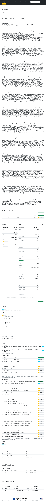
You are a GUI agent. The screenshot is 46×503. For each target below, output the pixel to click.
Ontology (23, 1)
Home (6, 1)
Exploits (15, 1)
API (20, 1)
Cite (29, 1)
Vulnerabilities (10, 1)
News (18, 1)
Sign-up (4, 3)
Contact (26, 1)
